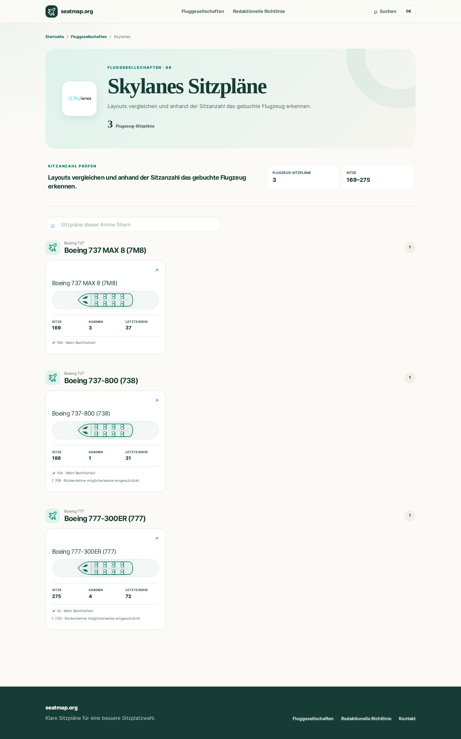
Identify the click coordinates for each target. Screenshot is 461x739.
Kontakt (407, 718)
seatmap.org (61, 707)
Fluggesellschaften (203, 11)
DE (408, 11)
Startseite (54, 36)
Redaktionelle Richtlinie (259, 11)
